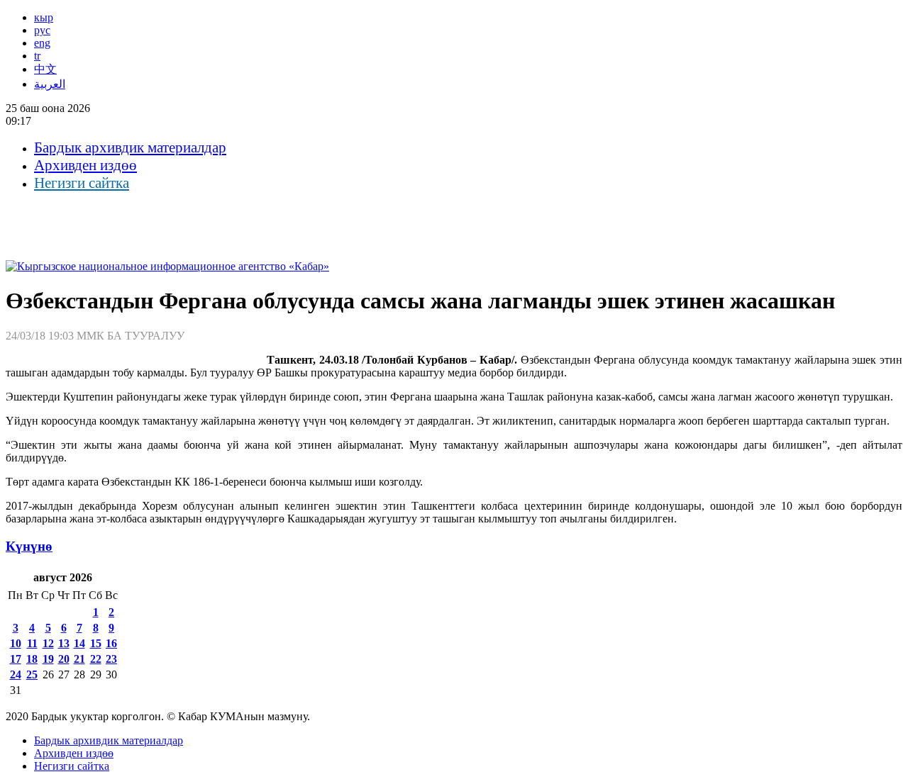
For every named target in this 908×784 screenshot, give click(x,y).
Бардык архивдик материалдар (130, 147)
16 (111, 643)
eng (42, 43)
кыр (43, 17)
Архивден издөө (85, 165)
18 (32, 659)
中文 (45, 69)
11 (32, 643)
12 (48, 643)
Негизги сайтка (81, 182)
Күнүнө (29, 546)
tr (37, 56)
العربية (49, 84)
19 (48, 659)
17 (15, 659)
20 (64, 659)
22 (95, 659)
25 (32, 674)
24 (15, 674)
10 (15, 643)
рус (42, 30)
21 (79, 659)
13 (64, 643)
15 (95, 643)
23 (111, 659)
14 (79, 643)
